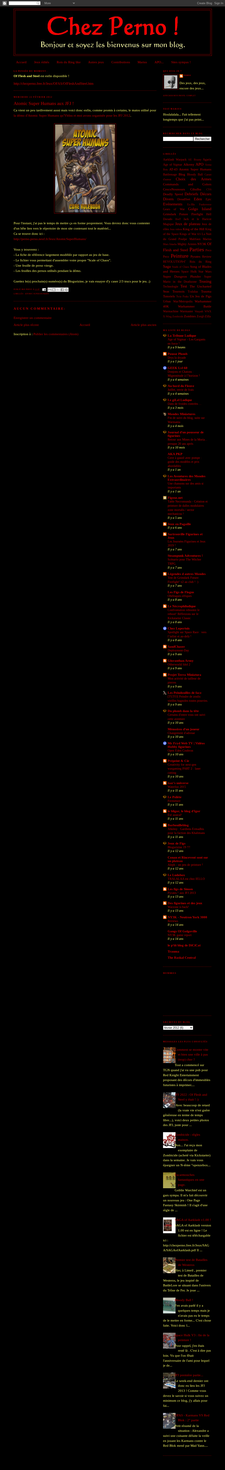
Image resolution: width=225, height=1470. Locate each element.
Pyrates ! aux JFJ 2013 (182, 893)
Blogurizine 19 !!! (179, 847)
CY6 (208, 189)
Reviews (173, 921)
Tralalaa (193, 291)
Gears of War (174, 209)
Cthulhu (195, 189)
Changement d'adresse (181, 733)
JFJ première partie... (189, 1375)
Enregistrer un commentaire (33, 318)
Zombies (190, 316)
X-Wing (167, 316)
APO (199, 164)
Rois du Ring (200, 261)
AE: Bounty (194, 159)
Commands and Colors (187, 184)
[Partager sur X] (58, 289)
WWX (208, 311)
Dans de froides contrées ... (184, 403)
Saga (167, 266)
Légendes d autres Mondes (187, 574)
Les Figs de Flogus (181, 592)
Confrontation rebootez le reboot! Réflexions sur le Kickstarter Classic (184, 614)
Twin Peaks (182, 296)
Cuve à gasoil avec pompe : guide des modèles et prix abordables (185, 462)
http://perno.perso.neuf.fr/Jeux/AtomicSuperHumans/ (50, 239)
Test (183, 286)
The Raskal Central (182, 957)
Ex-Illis (191, 204)
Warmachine (170, 311)
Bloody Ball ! (184, 1300)
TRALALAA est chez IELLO (186, 879)
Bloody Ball (195, 174)
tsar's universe (178, 783)
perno (187, 75)
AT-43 (173, 169)
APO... (159, 62)
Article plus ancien (143, 325)
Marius (142, 62)
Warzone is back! (178, 907)
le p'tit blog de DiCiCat (184, 945)
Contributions (120, 62)
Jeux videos (176, 229)
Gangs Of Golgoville (182, 931)
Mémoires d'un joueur (184, 729)
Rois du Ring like (69, 62)
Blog (182, 174)
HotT (178, 219)
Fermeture (174, 801)
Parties (196, 249)
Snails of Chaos (180, 266)
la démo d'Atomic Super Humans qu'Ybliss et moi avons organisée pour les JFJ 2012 (72, 115)
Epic (208, 199)
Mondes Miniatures (181, 414)
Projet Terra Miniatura (184, 674)
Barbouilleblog (178, 825)
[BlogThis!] (54, 289)
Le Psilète (174, 797)
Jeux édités (41, 62)
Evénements (172, 204)
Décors (205, 194)
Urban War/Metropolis (177, 301)
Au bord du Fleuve (181, 386)
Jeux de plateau (187, 224)
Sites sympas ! (181, 62)
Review (206, 256)
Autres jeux (96, 62)
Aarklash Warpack (175, 159)
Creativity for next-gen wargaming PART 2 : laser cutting (184, 768)
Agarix (207, 159)
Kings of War (188, 234)
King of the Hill (193, 229)
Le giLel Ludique (180, 400)
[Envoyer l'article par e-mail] (44, 289)
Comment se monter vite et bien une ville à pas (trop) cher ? (191, 1054)
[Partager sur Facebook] (62, 289)
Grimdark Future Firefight (183, 214)
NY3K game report (180, 935)
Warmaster (186, 311)
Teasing (205, 281)
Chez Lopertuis (179, 628)
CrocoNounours (174, 189)
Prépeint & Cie (178, 761)
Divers (168, 199)
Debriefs (191, 194)
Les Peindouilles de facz (184, 692)
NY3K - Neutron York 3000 (187, 917)
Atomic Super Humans (37, 294)
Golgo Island (199, 209)
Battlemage (170, 174)
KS (199, 234)
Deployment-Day (178, 650)
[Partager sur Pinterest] (66, 289)
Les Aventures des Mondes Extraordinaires (186, 477)
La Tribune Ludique (182, 335)
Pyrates (195, 256)
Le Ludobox (176, 875)
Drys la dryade (177, 357)
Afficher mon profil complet (179, 96)
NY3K (201, 244)
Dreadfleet (183, 199)
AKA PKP (175, 454)
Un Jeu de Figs (201, 296)
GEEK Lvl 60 (177, 368)
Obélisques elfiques (180, 596)
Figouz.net (175, 497)
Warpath (199, 311)
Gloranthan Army (181, 660)
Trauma (206, 291)
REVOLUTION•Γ (174, 261)
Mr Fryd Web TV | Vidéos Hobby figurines (186, 745)
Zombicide (177, 316)
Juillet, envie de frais (181, 389)
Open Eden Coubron (180, 750)
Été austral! (175, 815)
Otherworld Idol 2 (179, 664)
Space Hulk (188, 271)
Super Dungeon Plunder (182, 276)
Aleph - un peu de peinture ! (185, 864)
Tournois (178, 291)
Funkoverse (205, 204)
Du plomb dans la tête (183, 711)
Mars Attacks (170, 244)
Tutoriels (169, 296)
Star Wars (204, 271)
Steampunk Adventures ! (185, 555)
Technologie (170, 286)
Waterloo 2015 (177, 786)
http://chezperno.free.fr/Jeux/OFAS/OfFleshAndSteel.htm (53, 83)
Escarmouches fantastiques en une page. (189, 1179)
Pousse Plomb (177, 354)
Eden (198, 199)
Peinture (180, 256)
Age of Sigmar (172, 164)
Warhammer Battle (195, 306)
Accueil (21, 62)
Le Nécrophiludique (182, 606)
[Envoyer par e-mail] (49, 289)
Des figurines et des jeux (185, 903)
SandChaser (176, 646)
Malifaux (195, 239)
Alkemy (188, 164)
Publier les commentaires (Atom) (55, 334)
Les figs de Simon (180, 889)
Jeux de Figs (176, 843)
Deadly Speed (173, 194)
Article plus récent (26, 325)
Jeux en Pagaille (179, 524)
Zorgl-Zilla (204, 316)
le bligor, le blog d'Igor (184, 811)
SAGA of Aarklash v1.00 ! (193, 1220)
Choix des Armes (193, 179)
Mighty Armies (187, 244)
